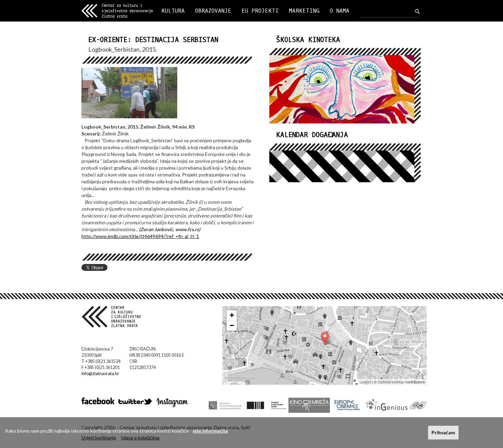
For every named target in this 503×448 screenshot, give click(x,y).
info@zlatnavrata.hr (100, 373)
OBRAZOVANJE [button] (213, 10)
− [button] (232, 325)
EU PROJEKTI (260, 10)
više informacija (210, 431)
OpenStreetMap (391, 381)
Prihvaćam (443, 432)
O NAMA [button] (339, 10)
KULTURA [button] (173, 10)
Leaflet (365, 381)
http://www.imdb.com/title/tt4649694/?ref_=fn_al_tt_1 (140, 236)
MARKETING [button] (304, 10)
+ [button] (232, 315)
